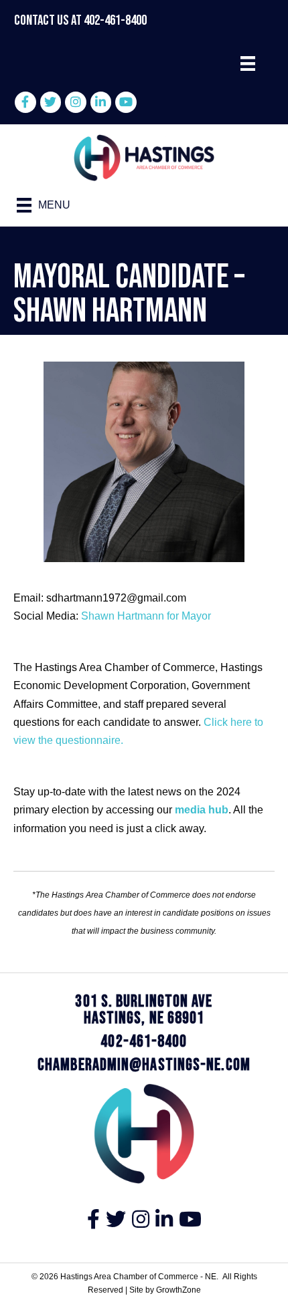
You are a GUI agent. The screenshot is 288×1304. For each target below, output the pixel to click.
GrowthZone (178, 1290)
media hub (201, 809)
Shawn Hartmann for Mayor (146, 616)
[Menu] (248, 63)
